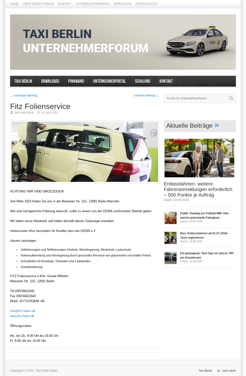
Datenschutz (146, 4)
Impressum (122, 4)
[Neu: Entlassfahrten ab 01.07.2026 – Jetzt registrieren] (170, 243)
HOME (14, 4)
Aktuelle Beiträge (189, 125)
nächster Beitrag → (146, 95)
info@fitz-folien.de (22, 311)
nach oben (229, 370)
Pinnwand (76, 81)
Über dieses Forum (38, 4)
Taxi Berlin (23, 81)
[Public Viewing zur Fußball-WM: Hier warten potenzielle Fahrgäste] (170, 223)
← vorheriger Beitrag (23, 95)
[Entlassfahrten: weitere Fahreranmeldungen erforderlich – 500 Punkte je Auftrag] (199, 179)
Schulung (142, 81)
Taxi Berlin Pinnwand (93, 4)
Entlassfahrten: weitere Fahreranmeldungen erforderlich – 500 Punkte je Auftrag (198, 189)
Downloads (50, 81)
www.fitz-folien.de (22, 316)
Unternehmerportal (109, 81)
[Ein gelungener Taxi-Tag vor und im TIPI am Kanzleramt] (170, 263)
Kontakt (64, 4)
